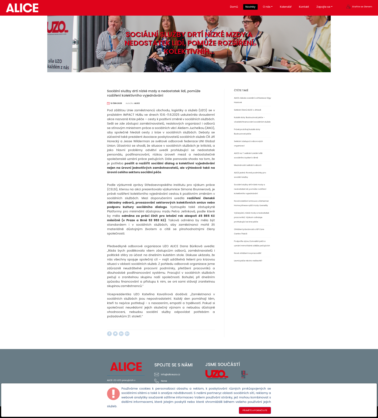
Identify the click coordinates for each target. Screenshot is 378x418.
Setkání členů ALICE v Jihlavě (247, 109)
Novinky (250, 7)
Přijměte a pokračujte (255, 410)
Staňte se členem (362, 6)
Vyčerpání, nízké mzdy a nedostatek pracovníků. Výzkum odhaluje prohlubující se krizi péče (251, 217)
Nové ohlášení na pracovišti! (247, 253)
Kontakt (304, 7)
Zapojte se (323, 7)
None (164, 381)
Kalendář (286, 7)
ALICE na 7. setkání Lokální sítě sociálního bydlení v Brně (248, 155)
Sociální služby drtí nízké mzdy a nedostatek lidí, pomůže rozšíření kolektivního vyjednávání (250, 189)
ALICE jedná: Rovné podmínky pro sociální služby (250, 174)
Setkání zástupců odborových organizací (248, 143)
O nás (267, 7)
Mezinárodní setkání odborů (247, 165)
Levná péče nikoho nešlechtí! (248, 260)
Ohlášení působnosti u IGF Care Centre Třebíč (249, 231)
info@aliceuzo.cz (170, 374)
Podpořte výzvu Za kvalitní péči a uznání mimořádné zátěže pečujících (252, 243)
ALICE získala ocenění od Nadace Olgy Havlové (252, 100)
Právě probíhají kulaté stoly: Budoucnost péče (247, 131)
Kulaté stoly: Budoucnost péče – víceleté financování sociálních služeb (252, 119)
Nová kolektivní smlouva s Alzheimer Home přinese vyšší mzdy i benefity (251, 203)
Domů (234, 7)
